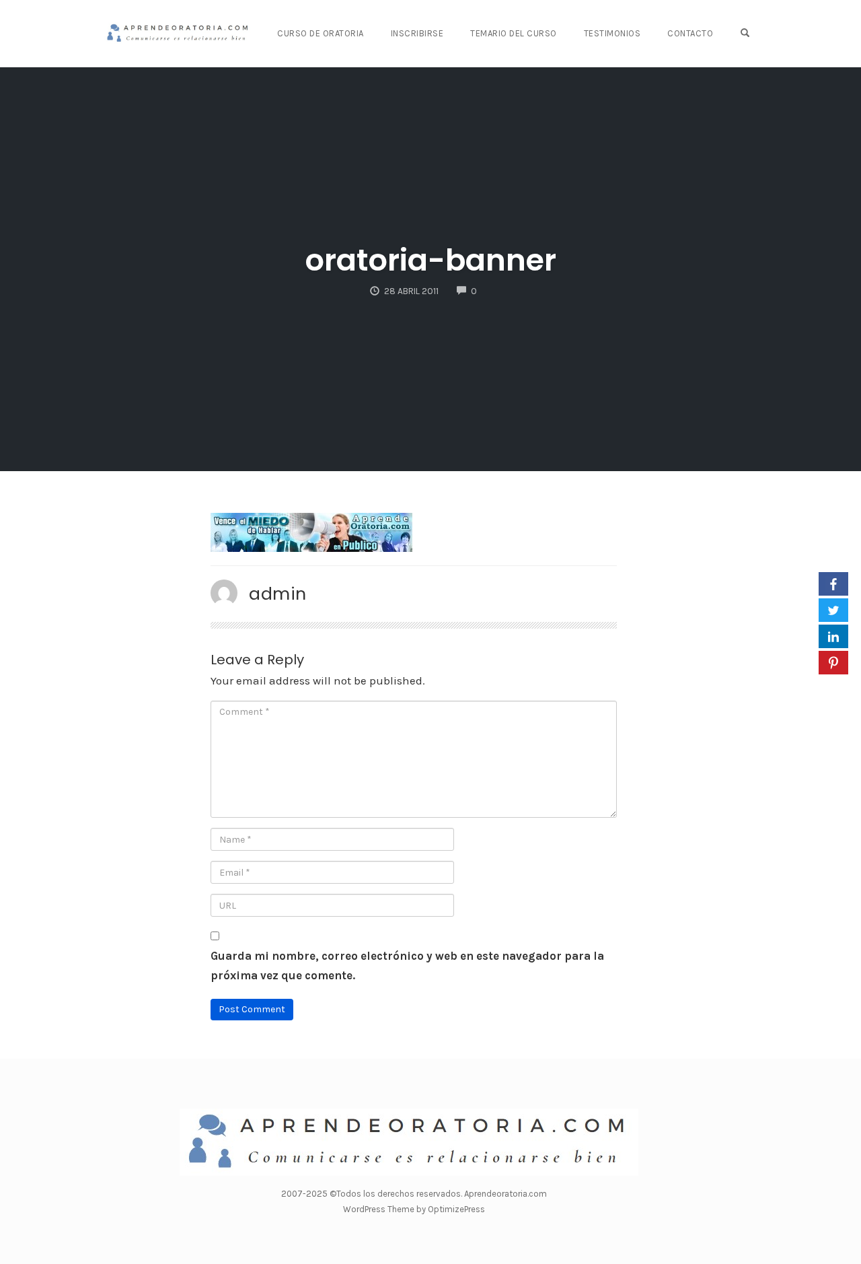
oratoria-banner (430, 260)
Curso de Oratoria (320, 33)
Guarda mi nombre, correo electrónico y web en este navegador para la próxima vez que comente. (407, 965)
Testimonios (612, 33)
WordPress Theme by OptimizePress (414, 1209)
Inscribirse (417, 33)
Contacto (690, 33)
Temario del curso (513, 33)
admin (278, 594)
